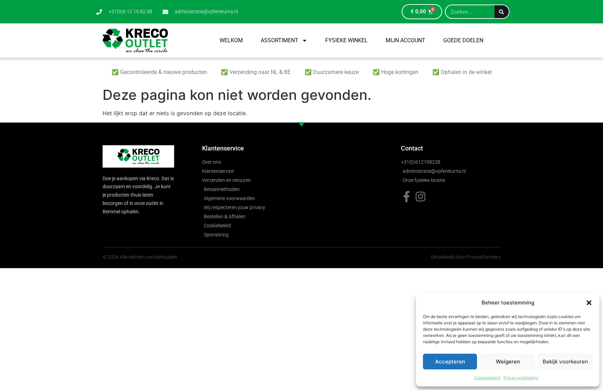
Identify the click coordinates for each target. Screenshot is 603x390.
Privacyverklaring (521, 377)
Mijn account (405, 40)
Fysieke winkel (346, 40)
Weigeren (508, 361)
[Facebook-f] (406, 196)
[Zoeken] (501, 11)
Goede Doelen (463, 40)
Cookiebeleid (487, 377)
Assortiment (279, 40)
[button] (589, 302)
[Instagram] (420, 196)
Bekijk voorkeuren (565, 361)
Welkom (231, 40)
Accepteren (450, 361)
